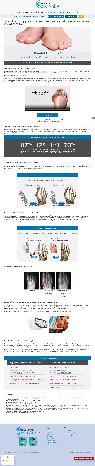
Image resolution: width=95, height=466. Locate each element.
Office (33, 12)
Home (18, 12)
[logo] (47, 5)
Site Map (72, 452)
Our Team (25, 12)
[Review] (19, 17)
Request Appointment (55, 16)
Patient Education (63, 12)
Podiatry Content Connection (34, 452)
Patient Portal (71, 16)
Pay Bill (80, 16)
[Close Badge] (14, 455)
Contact (76, 12)
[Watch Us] (14, 17)
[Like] (12, 17)
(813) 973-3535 (40, 16)
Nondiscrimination (79, 452)
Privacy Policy (87, 452)
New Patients (50, 12)
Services (40, 12)
